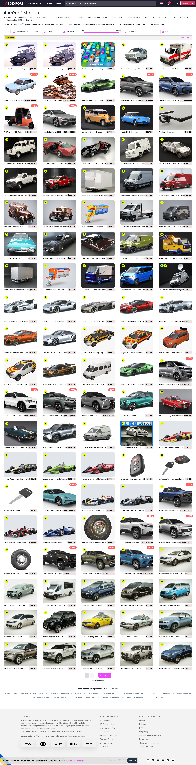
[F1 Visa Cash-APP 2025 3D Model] (98, 496)
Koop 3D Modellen (109, 716)
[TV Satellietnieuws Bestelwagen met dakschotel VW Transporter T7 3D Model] (175, 275)
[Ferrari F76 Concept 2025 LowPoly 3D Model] (98, 307)
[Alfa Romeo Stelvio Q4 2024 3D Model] (20, 401)
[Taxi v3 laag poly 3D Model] (59, 622)
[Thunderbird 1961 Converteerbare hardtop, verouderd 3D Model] (59, 244)
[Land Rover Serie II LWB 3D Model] (20, 149)
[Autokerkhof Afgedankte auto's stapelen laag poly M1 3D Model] (59, 86)
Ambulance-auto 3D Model (169, 69)
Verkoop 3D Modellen (108, 735)
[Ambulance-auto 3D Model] (175, 54)
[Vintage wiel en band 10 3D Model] (20, 559)
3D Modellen (105, 720)
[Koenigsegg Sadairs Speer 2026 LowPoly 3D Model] (59, 370)
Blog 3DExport (106, 743)
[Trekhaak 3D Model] (175, 117)
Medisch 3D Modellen (63, 698)
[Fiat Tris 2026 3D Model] (20, 117)
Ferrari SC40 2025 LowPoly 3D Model (57, 321)
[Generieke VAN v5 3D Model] (98, 591)
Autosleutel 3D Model (12, 511)
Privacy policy (145, 739)
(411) (184, 17)
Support (142, 720)
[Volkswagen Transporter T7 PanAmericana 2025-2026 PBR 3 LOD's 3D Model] (136, 244)
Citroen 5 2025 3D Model (52, 416)
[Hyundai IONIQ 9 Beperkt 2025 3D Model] (175, 527)
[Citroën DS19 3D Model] (136, 117)
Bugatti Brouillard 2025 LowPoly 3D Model (97, 100)
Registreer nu (188, 3)
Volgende (104, 675)
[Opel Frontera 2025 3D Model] (136, 86)
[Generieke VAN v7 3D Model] (20, 591)
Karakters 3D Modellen (40, 693)
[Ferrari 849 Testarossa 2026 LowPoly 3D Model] (136, 307)
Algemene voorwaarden (148, 743)
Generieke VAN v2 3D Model (14, 637)
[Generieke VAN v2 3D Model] (20, 622)
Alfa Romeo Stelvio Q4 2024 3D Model (18, 416)
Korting (49, 32)
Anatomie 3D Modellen (156, 698)
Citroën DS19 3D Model (129, 132)
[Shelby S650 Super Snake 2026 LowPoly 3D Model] (20, 338)
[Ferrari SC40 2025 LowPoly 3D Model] (59, 307)
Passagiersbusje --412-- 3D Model (95, 384)
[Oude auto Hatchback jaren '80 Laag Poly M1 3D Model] (20, 86)
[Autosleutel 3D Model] (20, 496)
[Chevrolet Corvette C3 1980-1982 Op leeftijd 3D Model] (59, 149)
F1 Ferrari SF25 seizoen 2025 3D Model (19, 542)
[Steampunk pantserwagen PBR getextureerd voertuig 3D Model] (59, 212)
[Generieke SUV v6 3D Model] (98, 654)
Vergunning (143, 732)
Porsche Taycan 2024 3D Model (55, 511)
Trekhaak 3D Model (166, 132)
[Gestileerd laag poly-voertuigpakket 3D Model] (98, 54)
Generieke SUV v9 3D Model (169, 637)
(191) (60, 17)
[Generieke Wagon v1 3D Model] (175, 559)
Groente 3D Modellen (162, 693)
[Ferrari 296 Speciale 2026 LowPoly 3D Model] (136, 370)
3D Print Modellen (107, 724)
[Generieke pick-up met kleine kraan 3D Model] (59, 180)
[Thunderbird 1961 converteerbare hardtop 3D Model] (98, 244)
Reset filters (186, 37)
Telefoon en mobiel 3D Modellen (137, 693)
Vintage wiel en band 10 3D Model (16, 574)
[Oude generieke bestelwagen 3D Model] (98, 433)
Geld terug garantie (147, 746)
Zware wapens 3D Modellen (109, 698)
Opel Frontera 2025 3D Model (131, 100)
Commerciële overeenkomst (150, 735)
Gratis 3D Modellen (107, 728)
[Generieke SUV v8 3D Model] (20, 654)
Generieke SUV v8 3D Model (14, 668)
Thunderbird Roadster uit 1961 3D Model (19, 258)
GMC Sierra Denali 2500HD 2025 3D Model (59, 574)
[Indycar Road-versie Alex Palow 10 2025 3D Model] (175, 433)
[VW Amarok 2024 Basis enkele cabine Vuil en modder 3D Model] (175, 149)
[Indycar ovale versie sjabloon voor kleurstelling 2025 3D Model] (59, 464)
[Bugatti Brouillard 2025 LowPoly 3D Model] (98, 86)
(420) (30, 20)
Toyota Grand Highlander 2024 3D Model (136, 574)
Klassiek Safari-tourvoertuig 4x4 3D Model (20, 69)
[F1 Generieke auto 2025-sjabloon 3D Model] (136, 496)
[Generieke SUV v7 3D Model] (59, 654)
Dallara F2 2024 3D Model (52, 542)
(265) (133, 17)
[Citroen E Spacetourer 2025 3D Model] (175, 370)
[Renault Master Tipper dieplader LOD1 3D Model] (136, 212)
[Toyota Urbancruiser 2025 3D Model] (136, 527)
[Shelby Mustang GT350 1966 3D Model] (175, 401)
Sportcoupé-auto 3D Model (131, 447)
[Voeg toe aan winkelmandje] (29, 64)
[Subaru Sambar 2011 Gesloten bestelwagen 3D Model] (136, 149)
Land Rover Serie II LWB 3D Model (16, 164)
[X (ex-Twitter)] (153, 760)
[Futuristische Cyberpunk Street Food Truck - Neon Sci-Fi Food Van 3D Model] (175, 244)
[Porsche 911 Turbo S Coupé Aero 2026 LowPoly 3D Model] (59, 338)
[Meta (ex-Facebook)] (163, 760)
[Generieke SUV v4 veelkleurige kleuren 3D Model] (175, 654)
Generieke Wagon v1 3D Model (170, 574)
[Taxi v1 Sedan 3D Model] (136, 622)
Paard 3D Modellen (79, 693)
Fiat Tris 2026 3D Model (13, 132)
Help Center (144, 724)
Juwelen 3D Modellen (182, 693)
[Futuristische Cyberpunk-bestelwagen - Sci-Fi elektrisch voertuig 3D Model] (98, 275)
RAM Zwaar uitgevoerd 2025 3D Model (173, 511)
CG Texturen (105, 732)
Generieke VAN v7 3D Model (14, 605)
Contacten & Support (150, 716)
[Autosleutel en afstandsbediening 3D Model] (175, 464)
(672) (14, 20)
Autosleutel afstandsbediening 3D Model (135, 479)
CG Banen (104, 746)
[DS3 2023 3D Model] (98, 401)
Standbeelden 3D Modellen (17, 693)
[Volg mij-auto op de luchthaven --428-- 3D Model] (20, 370)
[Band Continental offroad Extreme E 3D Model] (98, 527)
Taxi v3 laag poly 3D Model (53, 637)
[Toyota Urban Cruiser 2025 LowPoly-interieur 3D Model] (59, 433)
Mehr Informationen (76, 760)
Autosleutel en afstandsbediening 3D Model (175, 479)
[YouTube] (173, 760)
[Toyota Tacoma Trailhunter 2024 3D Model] (98, 559)
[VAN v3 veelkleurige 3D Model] (175, 591)
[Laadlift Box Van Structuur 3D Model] (98, 180)
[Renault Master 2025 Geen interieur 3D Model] (175, 212)
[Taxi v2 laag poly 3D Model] (98, 622)
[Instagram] (148, 760)
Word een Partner (107, 739)
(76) (167, 17)
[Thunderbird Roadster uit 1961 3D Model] (20, 244)
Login (177, 3)
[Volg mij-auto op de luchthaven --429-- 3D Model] (175, 338)
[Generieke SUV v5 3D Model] (136, 654)
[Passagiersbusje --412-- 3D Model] (98, 370)
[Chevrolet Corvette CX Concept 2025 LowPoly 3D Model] (175, 307)
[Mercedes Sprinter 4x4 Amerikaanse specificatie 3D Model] (136, 180)
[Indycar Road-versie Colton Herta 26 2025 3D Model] (20, 464)
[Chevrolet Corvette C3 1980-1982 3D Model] (98, 149)
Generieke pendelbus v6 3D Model (55, 605)
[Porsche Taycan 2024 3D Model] (59, 496)
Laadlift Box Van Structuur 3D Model (95, 195)
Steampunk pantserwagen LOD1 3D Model (19, 227)
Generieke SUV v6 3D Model (92, 668)
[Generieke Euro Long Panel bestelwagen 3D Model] (175, 180)
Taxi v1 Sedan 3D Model (129, 637)
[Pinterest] (158, 760)
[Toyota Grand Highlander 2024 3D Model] (136, 559)
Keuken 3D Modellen (61, 693)
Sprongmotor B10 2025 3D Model (171, 100)
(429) (150, 17)
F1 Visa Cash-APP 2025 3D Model (94, 511)
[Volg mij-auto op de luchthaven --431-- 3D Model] (136, 338)
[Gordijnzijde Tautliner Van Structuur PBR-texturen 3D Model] (20, 275)
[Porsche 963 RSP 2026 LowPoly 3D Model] (20, 307)
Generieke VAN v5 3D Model (92, 605)
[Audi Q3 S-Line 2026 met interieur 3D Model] (136, 401)
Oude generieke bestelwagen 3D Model (96, 447)
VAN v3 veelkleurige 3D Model (170, 605)
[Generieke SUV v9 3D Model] (175, 622)
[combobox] (142, 32)
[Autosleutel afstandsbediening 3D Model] (136, 464)
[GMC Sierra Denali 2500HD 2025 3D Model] (59, 559)
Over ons (25, 716)
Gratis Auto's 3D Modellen (27, 32)
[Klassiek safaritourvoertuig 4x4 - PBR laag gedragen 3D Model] (59, 54)
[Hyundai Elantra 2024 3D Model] (59, 117)
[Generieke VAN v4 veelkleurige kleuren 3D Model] (136, 591)
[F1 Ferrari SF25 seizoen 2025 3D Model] (20, 527)
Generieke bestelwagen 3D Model (133, 69)
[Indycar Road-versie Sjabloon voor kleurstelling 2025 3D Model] (98, 464)
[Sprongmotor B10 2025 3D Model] (175, 86)
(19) (116, 17)
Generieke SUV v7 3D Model (53, 668)
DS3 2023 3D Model (89, 416)
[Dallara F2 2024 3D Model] (59, 527)
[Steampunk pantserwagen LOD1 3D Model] (20, 212)
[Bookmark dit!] (34, 64)
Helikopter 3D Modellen (84, 698)
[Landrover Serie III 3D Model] (98, 117)
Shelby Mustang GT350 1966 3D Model (173, 416)
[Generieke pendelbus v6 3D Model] (59, 591)
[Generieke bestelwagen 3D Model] (136, 54)
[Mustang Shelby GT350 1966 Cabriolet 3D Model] (20, 433)
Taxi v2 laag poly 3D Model (92, 637)
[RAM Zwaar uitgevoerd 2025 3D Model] (175, 496)
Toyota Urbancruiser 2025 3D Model (134, 542)
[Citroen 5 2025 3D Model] (59, 401)
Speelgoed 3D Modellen (41, 698)
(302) (97, 17)
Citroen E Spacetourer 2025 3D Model (173, 384)
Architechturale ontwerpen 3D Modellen (105, 693)
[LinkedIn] (168, 760)
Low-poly (70, 32)
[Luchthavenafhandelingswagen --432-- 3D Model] (98, 338)
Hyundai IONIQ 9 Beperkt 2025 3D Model (174, 542)
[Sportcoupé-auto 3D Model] (136, 433)
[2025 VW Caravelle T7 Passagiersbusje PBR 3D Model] (136, 275)
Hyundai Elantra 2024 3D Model (54, 132)
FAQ (141, 728)
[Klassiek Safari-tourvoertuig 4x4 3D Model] (20, 54)
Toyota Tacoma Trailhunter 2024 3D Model (97, 574)
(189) (78, 17)
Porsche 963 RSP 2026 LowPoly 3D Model (20, 321)
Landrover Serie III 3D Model (92, 132)
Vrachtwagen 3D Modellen (133, 698)
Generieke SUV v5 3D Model (131, 668)
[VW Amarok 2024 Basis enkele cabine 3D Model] (20, 180)
